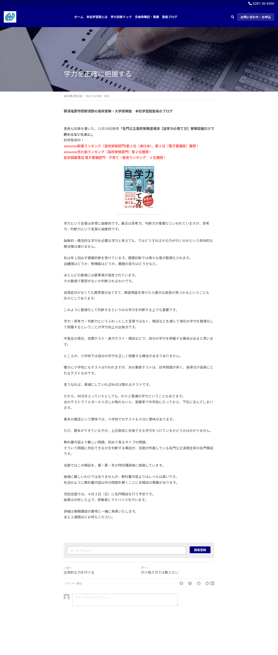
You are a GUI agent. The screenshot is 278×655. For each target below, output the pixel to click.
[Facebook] (181, 583)
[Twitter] (190, 583)
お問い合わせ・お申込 (256, 17)
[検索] (232, 16)
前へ (69, 567)
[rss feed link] (212, 583)
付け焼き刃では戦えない (159, 572)
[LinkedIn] (199, 583)
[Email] (207, 583)
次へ (143, 567)
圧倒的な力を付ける (79, 572)
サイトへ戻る (74, 583)
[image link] (10, 16)
